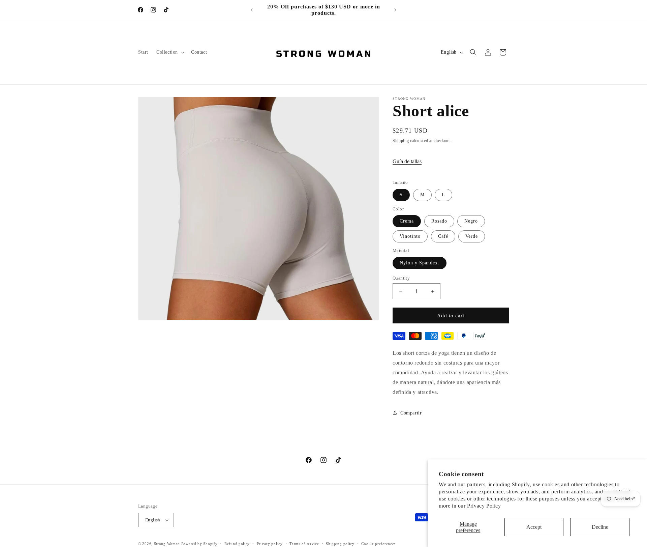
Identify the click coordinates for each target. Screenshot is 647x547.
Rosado (439, 221)
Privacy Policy (484, 506)
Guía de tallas (407, 161)
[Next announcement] (395, 9)
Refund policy (237, 543)
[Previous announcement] (251, 9)
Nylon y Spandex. (419, 262)
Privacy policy (270, 543)
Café (443, 236)
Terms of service (304, 543)
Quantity (401, 278)
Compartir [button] (411, 412)
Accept (534, 527)
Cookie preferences (378, 543)
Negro (471, 221)
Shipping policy (340, 543)
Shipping (401, 140)
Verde (471, 236)
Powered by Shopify (199, 544)
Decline (600, 527)
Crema (407, 221)
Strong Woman (167, 544)
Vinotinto (410, 236)
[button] (169, 52)
